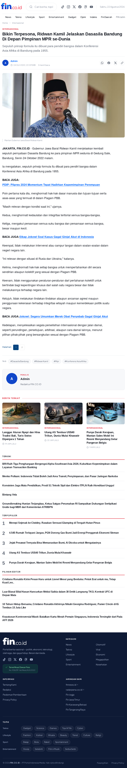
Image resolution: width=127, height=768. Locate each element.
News (8, 17)
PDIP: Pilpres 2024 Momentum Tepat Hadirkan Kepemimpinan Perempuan (51, 185)
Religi (98, 735)
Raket (47, 742)
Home (5, 23)
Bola (36, 742)
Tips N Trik (67, 728)
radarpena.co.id (74, 689)
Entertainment (56, 17)
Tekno (18, 17)
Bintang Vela (9, 494)
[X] (74, 6)
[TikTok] (62, 6)
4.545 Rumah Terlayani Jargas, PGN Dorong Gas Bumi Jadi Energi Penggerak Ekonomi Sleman (64, 532)
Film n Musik (53, 749)
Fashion (27, 735)
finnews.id (71, 684)
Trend (75, 735)
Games (53, 728)
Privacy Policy (10, 699)
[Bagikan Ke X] (115, 62)
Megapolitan (102, 659)
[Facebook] (79, 6)
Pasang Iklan (102, 763)
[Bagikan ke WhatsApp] (102, 62)
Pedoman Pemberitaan (14, 694)
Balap (26, 742)
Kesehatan (101, 664)
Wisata (51, 735)
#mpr (56, 361)
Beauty (63, 735)
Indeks (93, 17)
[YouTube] (91, 6)
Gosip (26, 749)
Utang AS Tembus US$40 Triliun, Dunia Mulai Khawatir (40, 552)
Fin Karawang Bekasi (76, 704)
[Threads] (85, 6)
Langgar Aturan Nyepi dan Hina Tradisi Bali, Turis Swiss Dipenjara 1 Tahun (21, 436)
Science (40, 728)
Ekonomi (100, 654)
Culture (86, 735)
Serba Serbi (70, 749)
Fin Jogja (70, 694)
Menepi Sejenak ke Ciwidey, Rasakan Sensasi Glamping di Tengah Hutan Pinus (54, 522)
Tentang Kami (9, 684)
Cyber (80, 728)
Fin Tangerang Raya (75, 709)
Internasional (18, 23)
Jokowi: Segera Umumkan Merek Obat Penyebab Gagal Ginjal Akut (63, 316)
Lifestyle (30, 17)
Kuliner (39, 735)
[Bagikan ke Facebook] (108, 62)
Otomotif (100, 644)
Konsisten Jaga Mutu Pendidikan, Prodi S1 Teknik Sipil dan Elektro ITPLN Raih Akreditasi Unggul (58, 485)
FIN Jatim (120, 17)
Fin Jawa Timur (73, 699)
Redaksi (7, 689)
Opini (83, 17)
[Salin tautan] (122, 62)
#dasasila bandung (19, 361)
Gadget (72, 17)
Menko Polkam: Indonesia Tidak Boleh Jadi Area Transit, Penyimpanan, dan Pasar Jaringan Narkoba (60, 476)
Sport (42, 17)
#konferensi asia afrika (75, 361)
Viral (98, 649)
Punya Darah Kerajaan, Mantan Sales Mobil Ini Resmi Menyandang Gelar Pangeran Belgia (60, 562)
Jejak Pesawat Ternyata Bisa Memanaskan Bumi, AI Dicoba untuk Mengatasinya (55, 542)
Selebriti (39, 749)
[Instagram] (68, 6)
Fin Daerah (106, 17)
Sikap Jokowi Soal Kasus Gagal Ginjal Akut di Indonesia (56, 237)
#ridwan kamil (41, 361)
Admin (25, 379)
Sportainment (61, 742)
